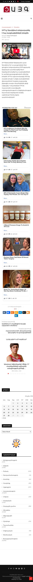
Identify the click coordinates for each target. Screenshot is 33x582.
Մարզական (7, 500)
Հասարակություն (6, 27)
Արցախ (5, 465)
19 (31, 409)
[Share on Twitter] (24, 312)
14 (8, 409)
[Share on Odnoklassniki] (12, 312)
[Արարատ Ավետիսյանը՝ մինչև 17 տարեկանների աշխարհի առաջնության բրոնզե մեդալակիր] (16, 352)
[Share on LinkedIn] (16, 315)
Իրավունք (17, 483)
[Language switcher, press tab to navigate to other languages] (18, 1)
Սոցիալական (17, 531)
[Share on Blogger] (28, 312)
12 (31, 406)
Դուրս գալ (17, 4)
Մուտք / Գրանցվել (25, 1)
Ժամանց (17, 479)
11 (26, 406)
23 (17, 412)
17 (22, 409)
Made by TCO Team (17, 579)
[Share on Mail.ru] (16, 312)
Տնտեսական (17, 535)
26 (31, 412)
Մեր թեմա (16, 27)
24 (22, 412)
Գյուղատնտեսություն (17, 475)
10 (22, 406)
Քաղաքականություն (10, 538)
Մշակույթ (17, 521)
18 (26, 409)
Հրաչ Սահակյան (12, 35)
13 (4, 409)
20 (4, 412)
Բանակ (17, 471)
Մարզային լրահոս (17, 506)
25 (26, 412)
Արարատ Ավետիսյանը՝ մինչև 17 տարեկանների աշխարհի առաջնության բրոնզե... (16, 366)
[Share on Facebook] (8, 312)
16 (17, 409)
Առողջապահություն (10, 460)
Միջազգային (7, 515)
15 (13, 409)
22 (13, 412)
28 (8, 415)
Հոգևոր (17, 496)
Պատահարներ (8, 525)
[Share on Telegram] (20, 312)
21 (8, 412)
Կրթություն (17, 487)
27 (4, 415)
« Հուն (4, 418)
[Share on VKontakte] (4, 312)
